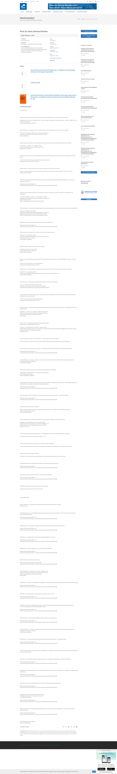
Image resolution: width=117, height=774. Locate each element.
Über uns (27, 1)
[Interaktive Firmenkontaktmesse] (72, 6)
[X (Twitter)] (93, 1)
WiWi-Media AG (31, 745)
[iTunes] (101, 769)
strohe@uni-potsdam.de (56, 58)
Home (22, 1)
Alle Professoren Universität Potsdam (89, 36)
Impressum (48, 745)
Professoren (83, 19)
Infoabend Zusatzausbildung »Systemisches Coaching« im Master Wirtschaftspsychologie (88, 50)
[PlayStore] (111, 769)
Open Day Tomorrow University (88, 79)
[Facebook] (87, 1)
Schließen (94, 771)
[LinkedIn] (90, 1)
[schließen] (20, 771)
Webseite (53, 60)
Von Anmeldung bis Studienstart (88, 126)
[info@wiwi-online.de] (95, 1)
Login (37, 1)
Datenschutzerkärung (55, 745)
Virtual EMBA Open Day (86, 70)
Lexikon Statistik (35, 82)
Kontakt (32, 1)
